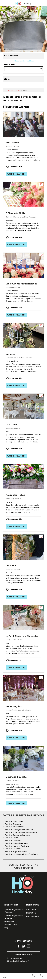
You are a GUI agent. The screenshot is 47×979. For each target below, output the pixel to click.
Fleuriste (18, 90)
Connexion (31, 909)
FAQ (6, 927)
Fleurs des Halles (15, 495)
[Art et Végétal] (23, 688)
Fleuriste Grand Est (13, 840)
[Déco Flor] (23, 547)
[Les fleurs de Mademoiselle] (23, 265)
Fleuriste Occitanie (13, 848)
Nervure (10, 354)
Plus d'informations (16, 174)
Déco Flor (11, 565)
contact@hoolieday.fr (19, 961)
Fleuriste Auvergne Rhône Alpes (19, 829)
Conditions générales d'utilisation (13, 911)
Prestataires (9, 64)
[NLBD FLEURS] (23, 124)
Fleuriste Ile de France (15, 826)
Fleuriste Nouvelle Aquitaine (17, 846)
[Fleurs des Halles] (23, 476)
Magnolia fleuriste (16, 777)
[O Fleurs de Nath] (23, 194)
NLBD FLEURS (12, 142)
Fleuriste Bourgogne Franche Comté (21, 832)
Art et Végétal (14, 706)
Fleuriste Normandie (14, 821)
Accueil (10, 90)
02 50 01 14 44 (16, 958)
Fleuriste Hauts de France (16, 843)
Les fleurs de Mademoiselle (21, 283)
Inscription (31, 913)
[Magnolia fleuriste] (23, 758)
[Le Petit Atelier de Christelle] (23, 617)
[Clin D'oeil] (23, 406)
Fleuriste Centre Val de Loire (17, 835)
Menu (4, 977)
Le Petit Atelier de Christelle (22, 636)
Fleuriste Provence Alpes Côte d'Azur (21, 854)
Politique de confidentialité (10, 923)
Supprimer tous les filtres (24, 61)
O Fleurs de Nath (15, 213)
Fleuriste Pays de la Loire (16, 851)
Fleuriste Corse (11, 837)
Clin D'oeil (11, 424)
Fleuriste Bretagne (13, 824)
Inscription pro (32, 916)
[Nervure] (23, 335)
